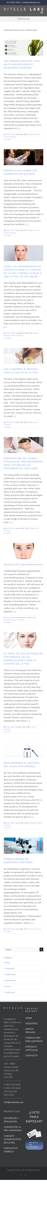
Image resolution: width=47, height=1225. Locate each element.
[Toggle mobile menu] (42, 12)
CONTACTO (31, 1055)
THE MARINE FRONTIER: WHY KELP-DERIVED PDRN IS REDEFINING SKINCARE (22, 64)
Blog (30, 134)
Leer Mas (7, 139)
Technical (12, 137)
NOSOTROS (31, 1023)
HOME (28, 1018)
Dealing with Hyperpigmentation (23, 564)
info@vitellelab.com (31, 2)
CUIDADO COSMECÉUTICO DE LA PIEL (12, 1139)
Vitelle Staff (10, 134)
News (6, 137)
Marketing (33, 823)
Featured (36, 134)
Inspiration (7, 620)
